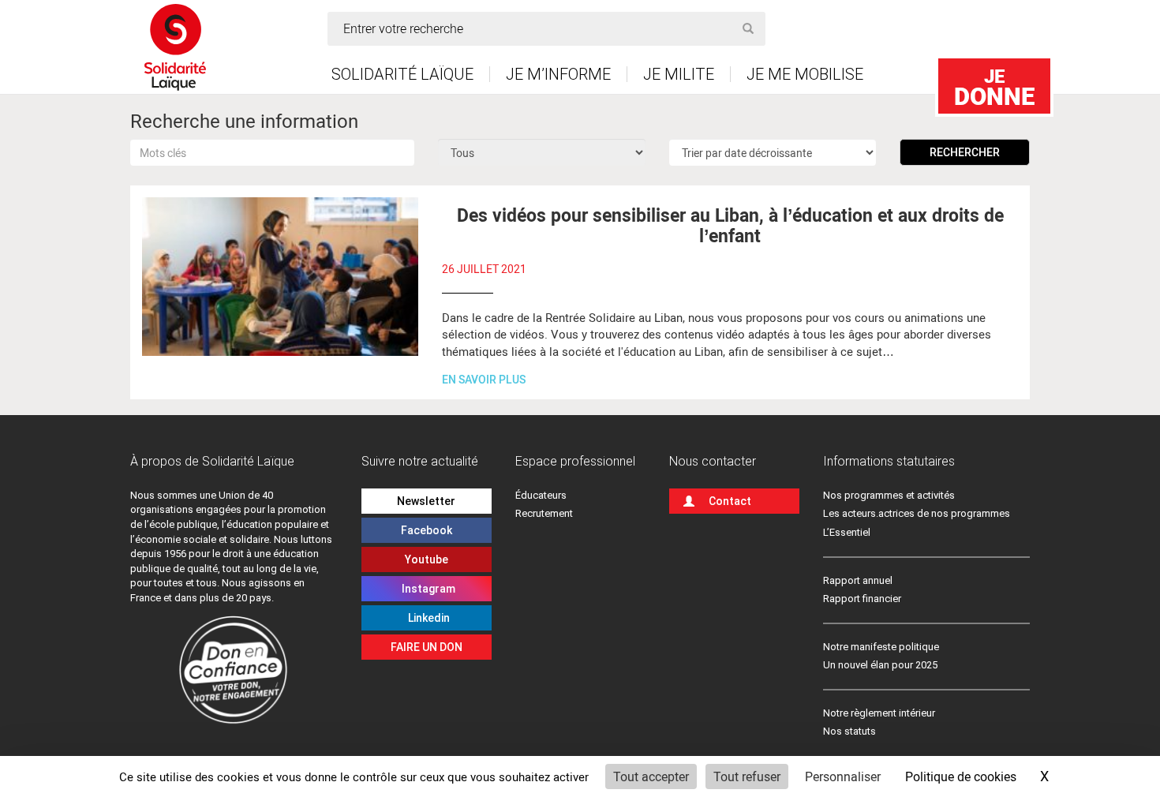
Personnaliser (843, 776)
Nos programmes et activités (889, 495)
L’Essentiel (846, 532)
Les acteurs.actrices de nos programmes (916, 513)
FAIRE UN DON (426, 647)
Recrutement (544, 513)
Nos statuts (849, 731)
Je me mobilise (805, 74)
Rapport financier (862, 598)
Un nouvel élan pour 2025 (880, 665)
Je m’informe (558, 74)
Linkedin (426, 618)
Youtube (426, 559)
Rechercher (965, 151)
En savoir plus (484, 379)
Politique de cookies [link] (960, 776)
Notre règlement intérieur (880, 713)
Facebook (426, 530)
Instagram (426, 588)
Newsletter (426, 501)
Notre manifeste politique (881, 647)
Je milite (678, 74)
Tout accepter (651, 776)
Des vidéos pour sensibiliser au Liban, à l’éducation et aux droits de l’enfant (730, 224)
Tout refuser (746, 776)
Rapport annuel (857, 580)
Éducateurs (541, 495)
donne (994, 87)
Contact (730, 501)
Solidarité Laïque (402, 74)
